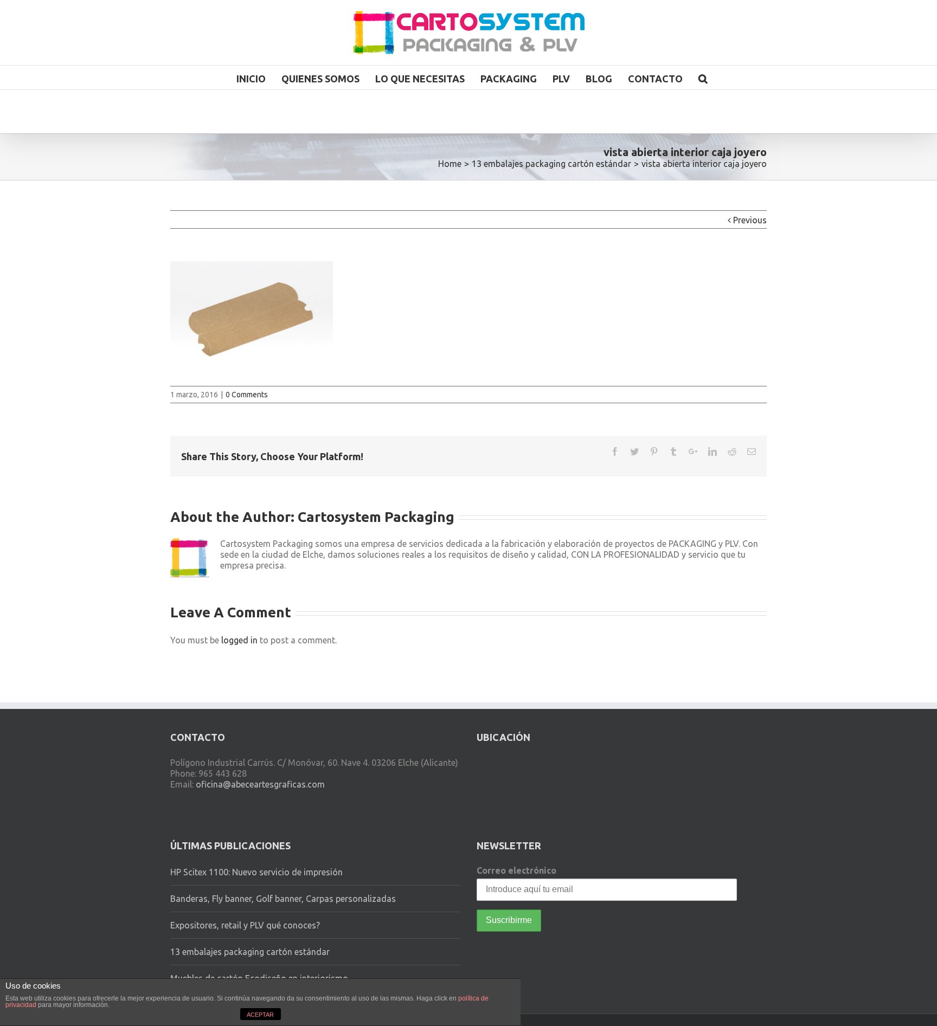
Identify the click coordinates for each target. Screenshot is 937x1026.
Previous (750, 220)
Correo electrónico (516, 870)
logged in (239, 640)
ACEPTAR (260, 1014)
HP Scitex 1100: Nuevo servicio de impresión (256, 872)
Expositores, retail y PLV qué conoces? (245, 925)
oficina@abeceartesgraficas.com (260, 784)
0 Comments (247, 394)
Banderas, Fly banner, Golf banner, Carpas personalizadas (283, 899)
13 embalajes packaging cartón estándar (250, 952)
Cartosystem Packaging (376, 517)
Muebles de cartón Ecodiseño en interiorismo (259, 978)
